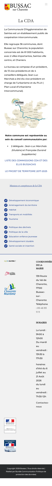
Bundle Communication (25, 471)
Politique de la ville (18, 232)
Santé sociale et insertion (21, 246)
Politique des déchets (20, 227)
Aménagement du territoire (23, 205)
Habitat (12, 209)
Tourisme (13, 219)
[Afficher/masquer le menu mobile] (46, 4)
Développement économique (24, 200)
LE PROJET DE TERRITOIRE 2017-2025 (26, 171)
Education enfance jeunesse (23, 236)
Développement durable (21, 241)
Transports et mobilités (20, 214)
